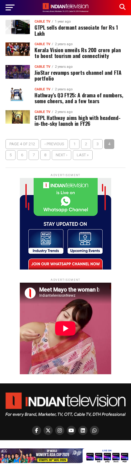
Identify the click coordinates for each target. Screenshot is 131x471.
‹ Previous (54, 144)
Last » (83, 155)
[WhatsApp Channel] (94, 430)
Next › (61, 155)
